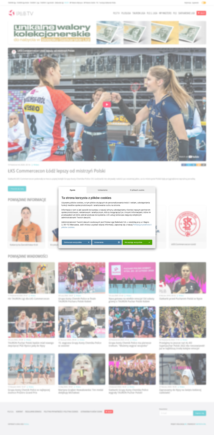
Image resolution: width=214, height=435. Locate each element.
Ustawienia (102, 190)
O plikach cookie (137, 190)
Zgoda (72, 190)
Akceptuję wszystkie (133, 242)
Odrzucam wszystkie (73, 242)
